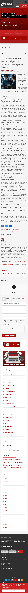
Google (4, 459)
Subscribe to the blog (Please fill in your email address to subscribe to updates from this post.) (15, 321)
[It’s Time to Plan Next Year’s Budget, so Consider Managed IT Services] (9, 82)
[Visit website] (1, 244)
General (7, 423)
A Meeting (17, 38)
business (4, 462)
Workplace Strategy (8, 231)
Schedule (17, 37)
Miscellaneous (8, 403)
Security (7, 382)
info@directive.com (8, 561)
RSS (22, 580)
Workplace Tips (19, 460)
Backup (21, 462)
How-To (7, 397)
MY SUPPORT (16, 1)
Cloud (6, 400)
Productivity (5, 461)
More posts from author (20, 261)
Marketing (7, 412)
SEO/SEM (7, 420)
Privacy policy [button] (6, 587)
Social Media (8, 414)
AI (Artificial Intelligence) (11, 385)
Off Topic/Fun (8, 426)
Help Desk (3, 543)
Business (7, 388)
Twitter (6, 580)
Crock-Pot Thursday (10, 406)
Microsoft (12, 465)
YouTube (15, 580)
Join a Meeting (17, 540)
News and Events (9, 432)
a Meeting (24, 5)
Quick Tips (4, 467)
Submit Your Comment (9, 335)
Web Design (8, 417)
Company (7, 429)
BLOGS (6, 13)
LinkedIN (12, 580)
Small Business (11, 459)
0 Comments (18, 71)
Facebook (9, 580)
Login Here (23, 298)
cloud (16, 463)
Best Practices (8, 394)
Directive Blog (4, 70)
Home (2, 13)
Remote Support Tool (5, 541)
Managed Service (15, 229)
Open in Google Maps (7, 568)
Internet (18, 459)
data (16, 459)
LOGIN (24, 1)
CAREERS (20, 1)
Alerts (6, 409)
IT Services (16, 465)
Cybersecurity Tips (9, 441)
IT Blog (8, 70)
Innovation (10, 460)
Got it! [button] (13, 590)
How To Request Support (6, 540)
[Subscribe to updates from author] (5, 244)
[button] (25, 53)
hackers (18, 467)
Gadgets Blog (8, 435)
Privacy (8, 462)
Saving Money (7, 229)
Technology (8, 380)
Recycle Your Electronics (19, 541)
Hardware (10, 469)
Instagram (7, 438)
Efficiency (7, 459)
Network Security (21, 465)
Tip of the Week (9, 391)
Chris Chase (12, 13)
